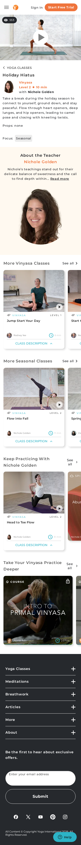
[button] (59, 307)
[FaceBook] (16, 817)
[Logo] (15, 7)
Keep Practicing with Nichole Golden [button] (26, 462)
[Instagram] (65, 817)
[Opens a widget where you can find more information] (65, 837)
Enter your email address (29, 774)
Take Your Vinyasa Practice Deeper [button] (32, 566)
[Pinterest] (53, 817)
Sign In (37, 7)
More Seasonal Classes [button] (27, 361)
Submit (40, 796)
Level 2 (25, 87)
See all (68, 263)
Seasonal (23, 138)
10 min (41, 87)
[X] (28, 817)
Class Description (31, 343)
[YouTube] (40, 817)
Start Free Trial (61, 7)
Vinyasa (25, 82)
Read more (59, 179)
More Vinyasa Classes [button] (26, 263)
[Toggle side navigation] (6, 7)
